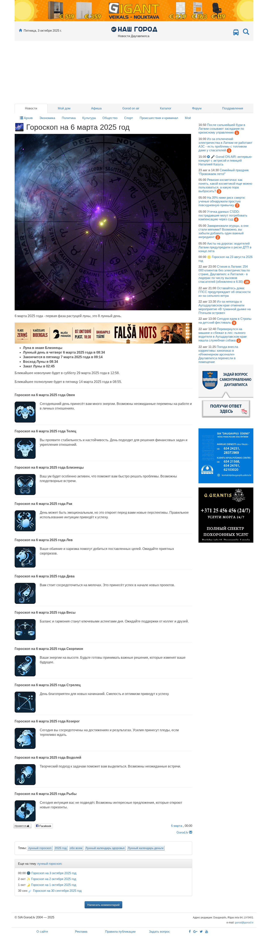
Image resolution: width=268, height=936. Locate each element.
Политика (69, 118)
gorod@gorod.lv (244, 922)
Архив (28, 118)
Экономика (47, 118)
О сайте (42, 931)
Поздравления (232, 108)
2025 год (61, 848)
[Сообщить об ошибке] (190, 832)
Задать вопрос (159, 931)
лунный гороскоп (40, 848)
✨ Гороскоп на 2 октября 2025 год (51, 879)
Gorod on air (130, 108)
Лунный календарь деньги (146, 848)
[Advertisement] (134, 72)
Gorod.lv (182, 832)
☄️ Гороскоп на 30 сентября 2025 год (55, 890)
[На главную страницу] (20, 30)
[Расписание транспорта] (236, 33)
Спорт (128, 118)
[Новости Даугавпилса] (134, 29)
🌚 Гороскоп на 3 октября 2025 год (51, 873)
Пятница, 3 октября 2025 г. (43, 30)
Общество (109, 118)
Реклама (81, 931)
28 (247, 282)
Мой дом (64, 108)
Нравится (21, 826)
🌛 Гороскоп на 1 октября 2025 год (51, 885)
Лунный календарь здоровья (105, 848)
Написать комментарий (103, 904)
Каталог (165, 108)
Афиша (96, 108)
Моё (188, 118)
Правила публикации (120, 931)
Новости (31, 108)
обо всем (76, 848)
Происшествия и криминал (159, 118)
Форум (196, 108)
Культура (89, 118)
